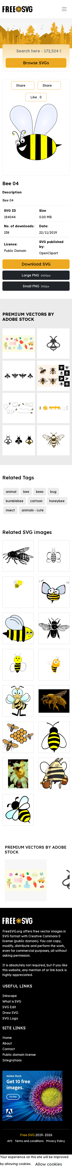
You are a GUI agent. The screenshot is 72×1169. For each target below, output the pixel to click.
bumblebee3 (16, 675)
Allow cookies (48, 1164)
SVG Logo (10, 1018)
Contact (8, 1049)
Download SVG (36, 264)
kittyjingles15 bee (54, 744)
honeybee (57, 501)
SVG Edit (9, 1007)
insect (10, 510)
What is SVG (11, 1001)
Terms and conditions (29, 1141)
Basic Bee (14, 566)
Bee (46, 602)
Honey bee (51, 566)
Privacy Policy (55, 1141)
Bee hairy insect (54, 708)
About (7, 1043)
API (10, 1141)
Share (20, 85)
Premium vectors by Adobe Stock (28, 316)
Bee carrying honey (54, 781)
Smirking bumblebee (18, 636)
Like (36, 97)
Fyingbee (50, 638)
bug (53, 492)
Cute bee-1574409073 (18, 599)
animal (11, 492)
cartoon (36, 501)
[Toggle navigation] (64, 9)
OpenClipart (48, 253)
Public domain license (19, 1055)
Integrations (12, 1060)
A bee (11, 711)
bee (26, 492)
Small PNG (36, 286)
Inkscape (9, 996)
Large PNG (36, 275)
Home (7, 1038)
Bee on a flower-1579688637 (18, 779)
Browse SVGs (36, 62)
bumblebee (14, 501)
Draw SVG (10, 1013)
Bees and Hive (18, 744)
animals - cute (33, 510)
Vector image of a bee (18, 817)
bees (39, 492)
